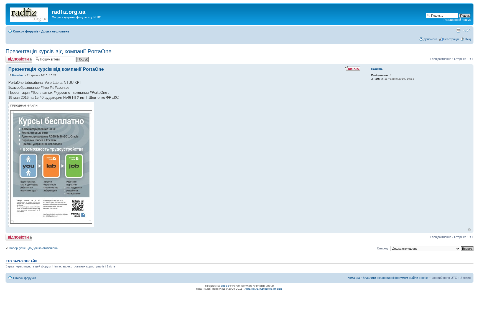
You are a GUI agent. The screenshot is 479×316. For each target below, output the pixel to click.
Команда (354, 277)
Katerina (18, 75)
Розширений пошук (457, 19)
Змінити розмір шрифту (467, 30)
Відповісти (13, 57)
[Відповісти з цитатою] (352, 68)
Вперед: (382, 248)
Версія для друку (458, 30)
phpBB (225, 285)
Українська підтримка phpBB (263, 288)
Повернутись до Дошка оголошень (33, 248)
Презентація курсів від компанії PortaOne (58, 51)
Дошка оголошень (55, 31)
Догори (469, 229)
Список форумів (26, 31)
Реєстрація (451, 39)
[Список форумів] (29, 13)
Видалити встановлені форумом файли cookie (395, 277)
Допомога (430, 39)
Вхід (468, 39)
